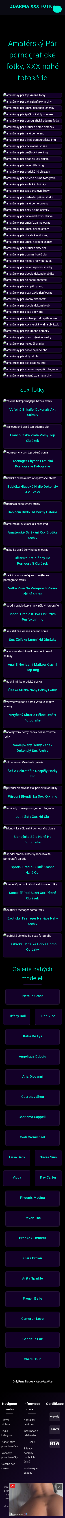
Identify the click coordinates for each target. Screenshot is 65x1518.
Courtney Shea (32, 1097)
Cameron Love (32, 1319)
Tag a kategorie (6, 1433)
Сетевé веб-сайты (8, 1466)
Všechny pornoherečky (9, 1455)
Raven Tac (33, 1218)
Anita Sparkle (32, 1278)
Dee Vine (48, 1016)
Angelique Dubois (32, 1056)
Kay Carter (48, 1177)
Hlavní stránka (5, 1422)
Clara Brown (32, 1258)
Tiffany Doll (17, 1016)
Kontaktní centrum (29, 1422)
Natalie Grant (32, 996)
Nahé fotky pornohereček (9, 1444)
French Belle (32, 1298)
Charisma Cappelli (33, 1117)
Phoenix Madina (32, 1198)
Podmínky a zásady (31, 1470)
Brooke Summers (32, 1238)
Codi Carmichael (32, 1137)
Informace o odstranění (31, 1433)
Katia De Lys (32, 1036)
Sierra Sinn (48, 1157)
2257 (32, 1442)
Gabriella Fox (32, 1339)
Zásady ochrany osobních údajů (29, 1455)
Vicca (17, 1177)
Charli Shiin (32, 1359)
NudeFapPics (44, 1381)
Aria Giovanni (32, 1076)
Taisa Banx (16, 1157)
